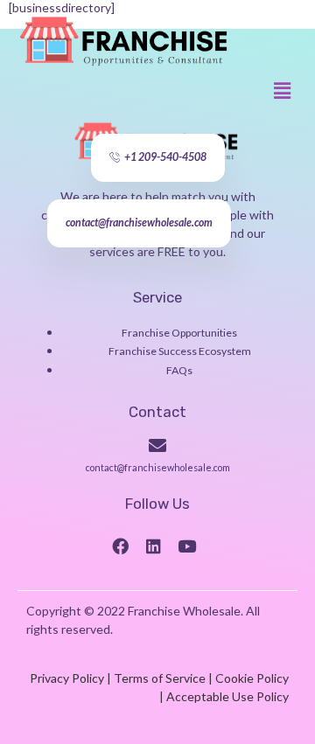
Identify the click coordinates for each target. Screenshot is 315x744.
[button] (283, 91)
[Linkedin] (153, 545)
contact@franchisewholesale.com (158, 467)
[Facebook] (119, 545)
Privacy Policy (67, 678)
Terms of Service (160, 678)
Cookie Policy (252, 678)
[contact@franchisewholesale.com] (157, 446)
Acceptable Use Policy (227, 696)
